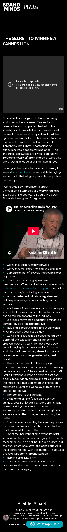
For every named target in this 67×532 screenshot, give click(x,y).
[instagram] (36, 503)
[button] (44, 524)
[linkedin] (31, 503)
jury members (21, 172)
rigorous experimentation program (27, 288)
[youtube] (41, 504)
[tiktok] (46, 503)
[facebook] (20, 503)
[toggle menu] (62, 7)
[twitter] (25, 503)
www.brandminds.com (46, 513)
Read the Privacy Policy (19, 524)
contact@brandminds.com (23, 513)
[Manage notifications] (6, 517)
